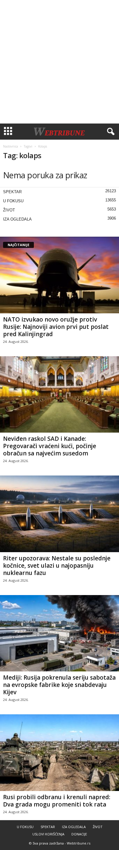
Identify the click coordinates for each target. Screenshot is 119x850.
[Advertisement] (59, 61)
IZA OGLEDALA (17, 219)
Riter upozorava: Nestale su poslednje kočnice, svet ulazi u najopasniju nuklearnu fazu (56, 565)
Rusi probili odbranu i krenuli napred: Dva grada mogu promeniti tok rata (56, 800)
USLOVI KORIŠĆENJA (48, 834)
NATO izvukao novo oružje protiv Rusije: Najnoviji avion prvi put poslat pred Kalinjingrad (56, 326)
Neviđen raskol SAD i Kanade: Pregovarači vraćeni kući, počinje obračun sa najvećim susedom (49, 446)
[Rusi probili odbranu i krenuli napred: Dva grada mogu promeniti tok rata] (59, 752)
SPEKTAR (12, 192)
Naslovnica (10, 146)
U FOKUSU (13, 201)
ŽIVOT (9, 210)
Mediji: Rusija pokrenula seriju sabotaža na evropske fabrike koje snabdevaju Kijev (59, 685)
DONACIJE (79, 834)
